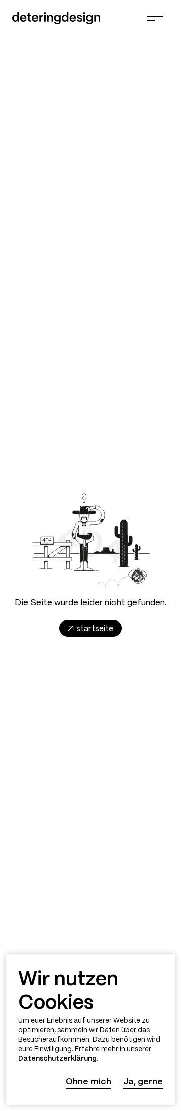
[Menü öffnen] (155, 18)
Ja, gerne (143, 1082)
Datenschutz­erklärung (57, 1059)
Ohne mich (88, 1082)
